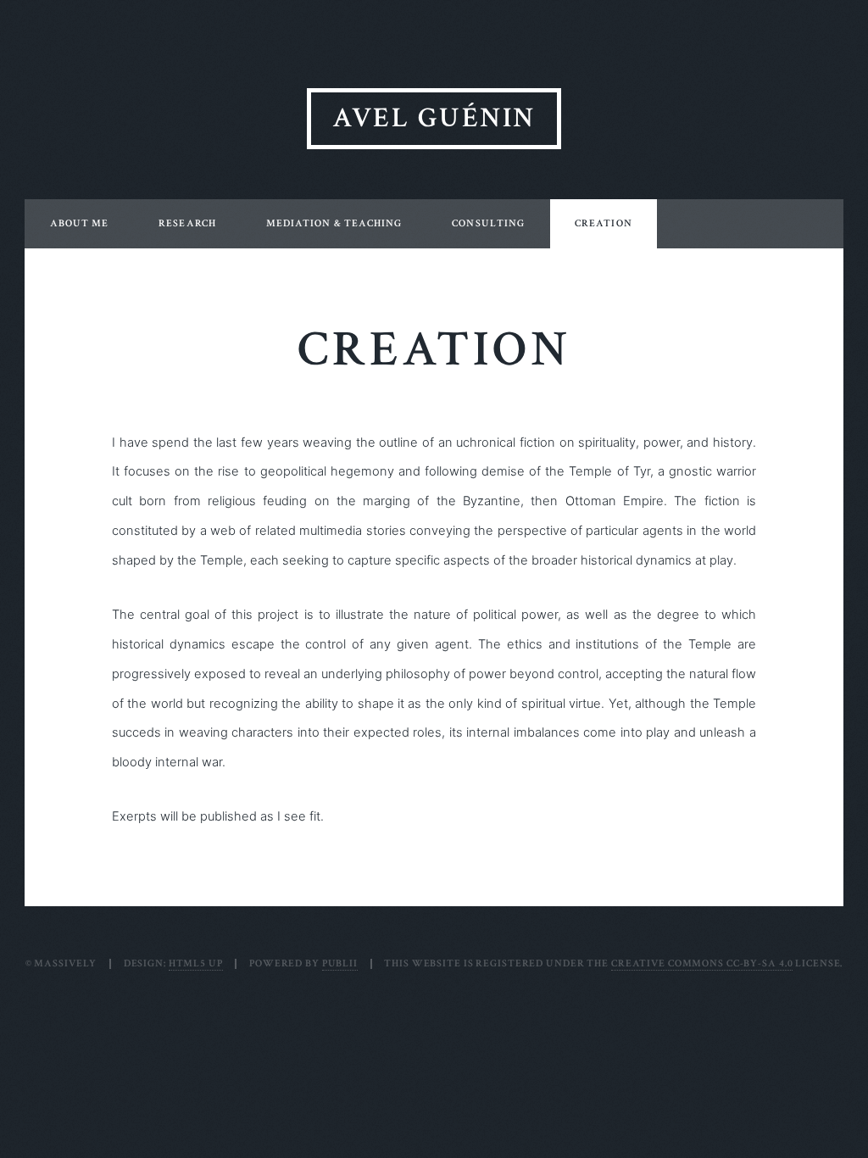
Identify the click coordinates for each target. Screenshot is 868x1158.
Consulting (488, 223)
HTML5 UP (196, 963)
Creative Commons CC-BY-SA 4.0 (702, 963)
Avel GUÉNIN (433, 118)
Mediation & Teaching (334, 223)
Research (187, 223)
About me (79, 223)
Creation (603, 223)
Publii (340, 963)
